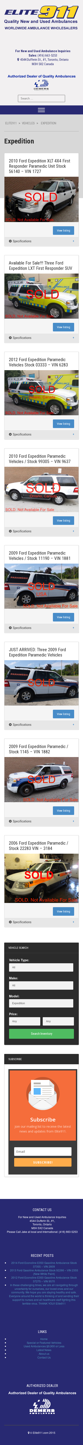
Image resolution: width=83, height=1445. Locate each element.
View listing (63, 230)
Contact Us (44, 1357)
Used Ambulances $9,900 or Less (44, 1346)
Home (44, 1339)
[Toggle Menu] (41, 110)
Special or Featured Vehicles (44, 1342)
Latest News (44, 1350)
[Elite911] (41, 17)
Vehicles (28, 123)
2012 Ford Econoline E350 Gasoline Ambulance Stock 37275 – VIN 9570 (44, 1279)
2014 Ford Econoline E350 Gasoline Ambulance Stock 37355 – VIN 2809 (44, 1264)
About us (44, 1353)
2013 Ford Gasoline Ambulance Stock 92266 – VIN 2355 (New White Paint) (44, 1272)
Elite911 (11, 123)
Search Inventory (41, 1034)
